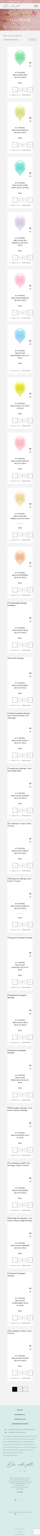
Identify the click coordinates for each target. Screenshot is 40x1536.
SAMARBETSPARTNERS (20, 1424)
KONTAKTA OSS (20, 1419)
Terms (20, 1531)
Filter (32, 39)
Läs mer (20, 1492)
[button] (20, 95)
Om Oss (20, 1410)
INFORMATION (20, 1414)
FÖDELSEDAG (13, 27)
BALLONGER (22, 27)
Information (20, 1534)
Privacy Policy (20, 1529)
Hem (6, 27)
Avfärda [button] (27, 1)
